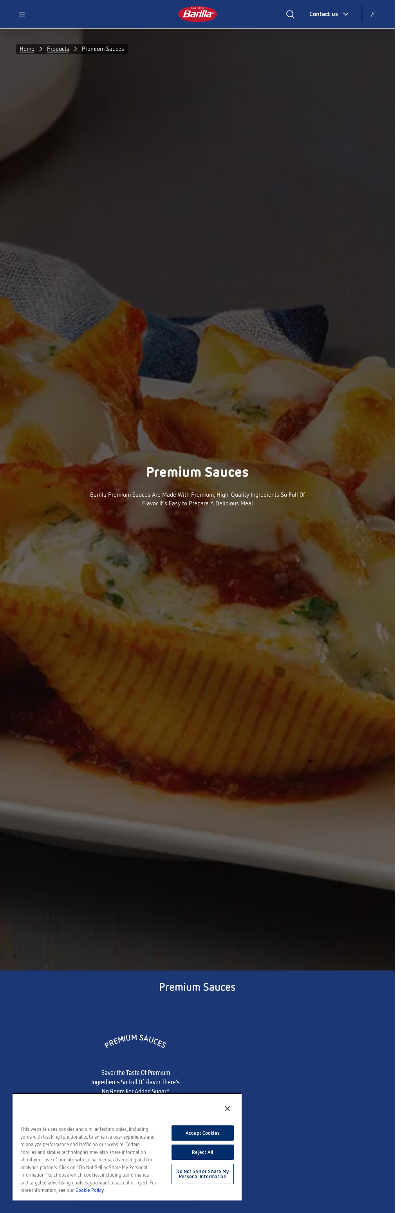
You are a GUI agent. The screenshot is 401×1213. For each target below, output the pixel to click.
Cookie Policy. (90, 1190)
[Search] (290, 14)
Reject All (202, 1152)
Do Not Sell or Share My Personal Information (202, 1173)
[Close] (227, 1108)
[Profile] (373, 14)
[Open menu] (22, 14)
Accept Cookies (203, 1133)
